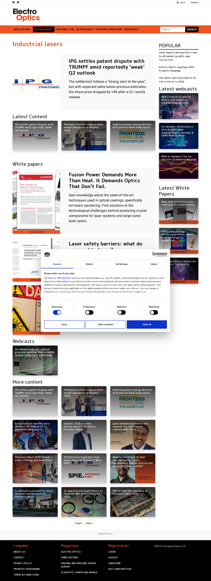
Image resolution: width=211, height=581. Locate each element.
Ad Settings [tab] (122, 264)
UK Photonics (84, 29)
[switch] (89, 312)
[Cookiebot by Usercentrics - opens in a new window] (154, 254)
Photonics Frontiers (109, 29)
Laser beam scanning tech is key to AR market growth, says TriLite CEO (178, 56)
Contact (19, 557)
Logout (113, 557)
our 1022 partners (61, 278)
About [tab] (154, 264)
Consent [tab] (57, 264)
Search (192, 29)
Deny (64, 324)
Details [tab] (89, 264)
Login (111, 551)
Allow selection (105, 324)
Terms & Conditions (26, 574)
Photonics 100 (65, 29)
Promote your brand (27, 569)
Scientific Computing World (79, 572)
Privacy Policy (23, 563)
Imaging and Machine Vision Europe (78, 565)
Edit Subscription (119, 569)
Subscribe (114, 563)
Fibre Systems (69, 557)
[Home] (26, 9)
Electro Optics (71, 551)
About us (19, 551)
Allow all (147, 324)
